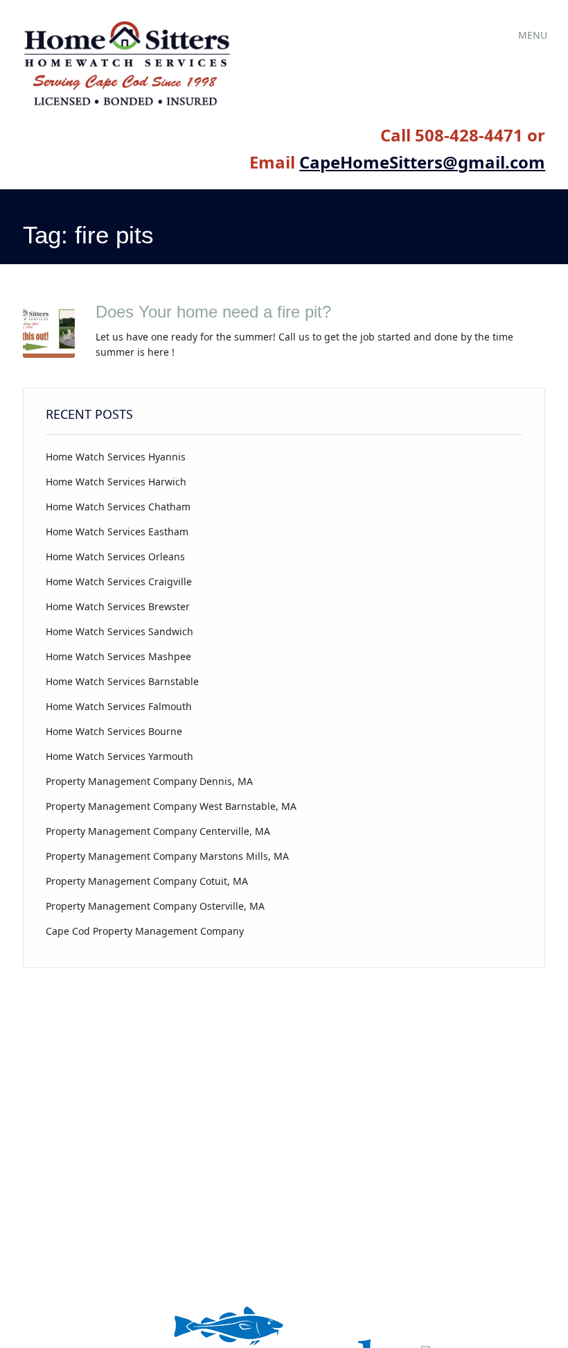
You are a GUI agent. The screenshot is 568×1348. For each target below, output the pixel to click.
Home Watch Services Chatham (118, 506)
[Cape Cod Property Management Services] (127, 106)
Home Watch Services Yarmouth (119, 756)
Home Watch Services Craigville (119, 581)
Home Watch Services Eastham (117, 531)
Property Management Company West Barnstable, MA (171, 806)
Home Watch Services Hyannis (116, 456)
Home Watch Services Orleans (115, 556)
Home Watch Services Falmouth (119, 706)
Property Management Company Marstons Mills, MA (167, 856)
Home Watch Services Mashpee (118, 656)
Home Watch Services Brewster (118, 606)
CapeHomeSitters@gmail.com (422, 161)
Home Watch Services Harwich (116, 481)
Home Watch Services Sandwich (119, 631)
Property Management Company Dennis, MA (149, 781)
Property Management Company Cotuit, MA (147, 881)
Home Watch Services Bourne (114, 731)
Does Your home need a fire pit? (213, 311)
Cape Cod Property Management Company (145, 930)
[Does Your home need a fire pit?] (49, 353)
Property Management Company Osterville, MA (155, 906)
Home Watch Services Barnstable (122, 681)
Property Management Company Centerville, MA (158, 831)
